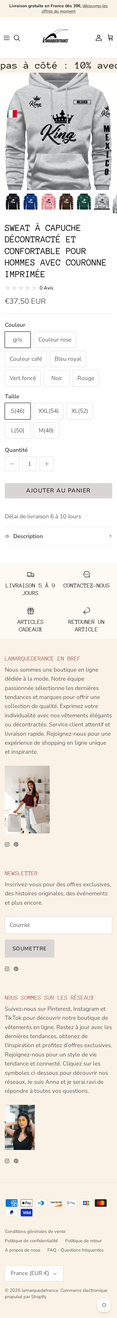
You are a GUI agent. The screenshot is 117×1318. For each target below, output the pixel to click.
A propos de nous (22, 1250)
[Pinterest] (16, 844)
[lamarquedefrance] (58, 38)
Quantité (16, 450)
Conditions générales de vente (35, 1231)
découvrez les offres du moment (75, 8)
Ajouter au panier (58, 491)
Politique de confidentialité (31, 1241)
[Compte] (97, 37)
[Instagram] (7, 844)
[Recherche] (19, 37)
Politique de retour (83, 1241)
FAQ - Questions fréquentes (75, 1250)
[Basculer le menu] (6, 37)
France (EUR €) (30, 1273)
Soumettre (29, 948)
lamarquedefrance (40, 1290)
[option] (58, 131)
